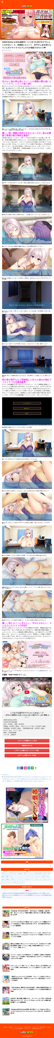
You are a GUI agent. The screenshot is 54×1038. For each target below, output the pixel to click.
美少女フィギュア (29, 879)
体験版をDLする (27, 745)
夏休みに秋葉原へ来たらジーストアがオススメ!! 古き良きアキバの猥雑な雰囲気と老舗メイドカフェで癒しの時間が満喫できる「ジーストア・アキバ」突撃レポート (31, 945)
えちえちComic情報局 (18, 1028)
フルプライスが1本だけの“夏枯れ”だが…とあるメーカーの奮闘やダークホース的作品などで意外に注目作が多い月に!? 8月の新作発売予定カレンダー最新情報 (31, 923)
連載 (3, 876)
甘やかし (36, 780)
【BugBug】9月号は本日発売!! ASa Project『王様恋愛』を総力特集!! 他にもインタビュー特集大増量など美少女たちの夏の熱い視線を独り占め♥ (31, 912)
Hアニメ (38, 876)
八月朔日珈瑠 (16, 780)
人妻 (15, 882)
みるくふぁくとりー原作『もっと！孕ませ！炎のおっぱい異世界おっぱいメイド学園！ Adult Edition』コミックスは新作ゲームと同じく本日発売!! (31, 967)
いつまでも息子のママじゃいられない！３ (39, 776)
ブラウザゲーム (20, 879)
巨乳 (25, 780)
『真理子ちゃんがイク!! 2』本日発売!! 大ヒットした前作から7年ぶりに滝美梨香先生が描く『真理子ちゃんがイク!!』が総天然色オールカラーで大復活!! (31, 978)
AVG (24, 776)
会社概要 (5, 1027)
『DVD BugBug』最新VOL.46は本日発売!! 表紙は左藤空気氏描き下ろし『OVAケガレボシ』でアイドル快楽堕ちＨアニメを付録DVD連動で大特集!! (31, 989)
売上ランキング (47, 879)
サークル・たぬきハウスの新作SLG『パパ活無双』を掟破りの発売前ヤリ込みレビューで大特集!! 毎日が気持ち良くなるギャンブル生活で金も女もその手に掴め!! (31, 956)
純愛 (3, 879)
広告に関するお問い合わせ (37, 1028)
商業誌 (7, 879)
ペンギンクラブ (27, 1028)
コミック (4, 882)
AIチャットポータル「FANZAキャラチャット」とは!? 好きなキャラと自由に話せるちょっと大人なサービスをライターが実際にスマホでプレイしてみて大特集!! (31, 934)
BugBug (20, 873)
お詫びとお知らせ (27, 1027)
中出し (37, 879)
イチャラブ (27, 776)
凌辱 (45, 873)
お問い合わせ (35, 1027)
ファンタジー (20, 876)
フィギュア (27, 876)
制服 (7, 876)
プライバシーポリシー (18, 1027)
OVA (48, 876)
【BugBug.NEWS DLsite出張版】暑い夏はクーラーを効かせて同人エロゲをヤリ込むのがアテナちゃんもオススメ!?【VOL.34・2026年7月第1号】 (31, 1011)
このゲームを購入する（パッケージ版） (27, 750)
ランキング (30, 873)
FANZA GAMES (38, 873)
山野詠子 (22, 780)
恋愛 (44, 876)
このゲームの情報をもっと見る (27, 740)
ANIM (12, 776)
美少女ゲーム (6, 774)
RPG (49, 873)
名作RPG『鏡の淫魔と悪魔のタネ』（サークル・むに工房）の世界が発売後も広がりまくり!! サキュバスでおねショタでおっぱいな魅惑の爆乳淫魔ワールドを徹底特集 (31, 1000)
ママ (5, 780)
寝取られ (13, 879)
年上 (27, 780)
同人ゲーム (12, 876)
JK (41, 879)
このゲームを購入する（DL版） (27, 755)
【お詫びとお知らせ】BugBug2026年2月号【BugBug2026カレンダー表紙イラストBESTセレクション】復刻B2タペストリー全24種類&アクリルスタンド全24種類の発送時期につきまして (27, 895)
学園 (25, 873)
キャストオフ (21, 882)
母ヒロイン (31, 780)
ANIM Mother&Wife (18, 776)
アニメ (33, 876)
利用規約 (10, 1027)
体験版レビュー (10, 780)
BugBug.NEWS (42, 1027)
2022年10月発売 (7, 776)
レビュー (10, 882)
